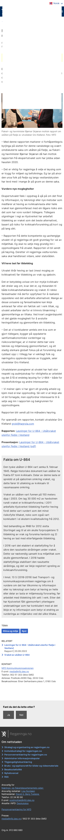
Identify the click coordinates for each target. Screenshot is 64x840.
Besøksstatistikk (13, 769)
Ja (8, 714)
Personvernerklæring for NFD (16, 809)
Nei (21, 714)
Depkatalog (23, 803)
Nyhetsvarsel (11, 773)
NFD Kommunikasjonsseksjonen (18, 668)
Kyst (24, 631)
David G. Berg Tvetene (28, 794)
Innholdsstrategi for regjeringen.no (23, 751)
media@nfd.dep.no (19, 671)
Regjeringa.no (21, 734)
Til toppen (32, 695)
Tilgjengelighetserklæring (18, 762)
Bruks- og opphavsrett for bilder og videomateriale (31, 765)
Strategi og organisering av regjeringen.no (27, 747)
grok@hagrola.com (23, 423)
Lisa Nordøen (28, 791)
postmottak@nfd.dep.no (21, 800)
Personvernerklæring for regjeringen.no (25, 754)
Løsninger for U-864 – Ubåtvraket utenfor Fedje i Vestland (29, 646)
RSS (6, 776)
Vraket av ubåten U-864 (17, 654)
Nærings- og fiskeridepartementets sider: (23, 788)
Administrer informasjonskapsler (22, 758)
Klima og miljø (10, 631)
